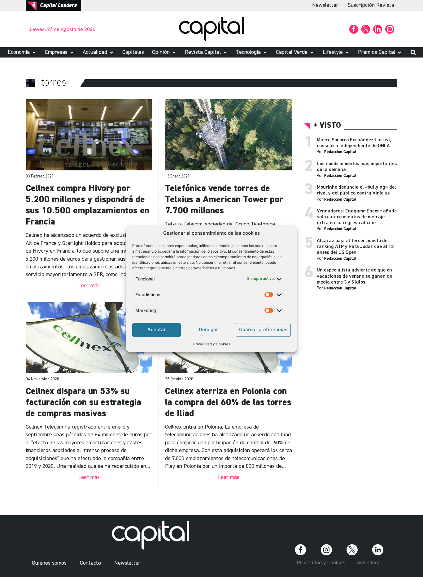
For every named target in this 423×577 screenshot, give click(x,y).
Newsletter (325, 5)
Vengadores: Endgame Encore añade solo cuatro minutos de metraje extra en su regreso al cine (357, 217)
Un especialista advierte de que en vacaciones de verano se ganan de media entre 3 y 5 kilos (354, 276)
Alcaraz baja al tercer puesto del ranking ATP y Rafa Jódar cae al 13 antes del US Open (355, 246)
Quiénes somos (49, 563)
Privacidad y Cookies (211, 344)
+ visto (327, 126)
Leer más (89, 285)
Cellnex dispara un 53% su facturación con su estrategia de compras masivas (83, 402)
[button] (22, 52)
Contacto (90, 563)
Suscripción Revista (371, 5)
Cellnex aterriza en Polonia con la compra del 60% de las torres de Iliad (228, 402)
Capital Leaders (58, 5)
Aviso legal (369, 563)
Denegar (208, 329)
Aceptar (156, 329)
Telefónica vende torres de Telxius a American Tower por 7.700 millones (224, 200)
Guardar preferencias (263, 329)
